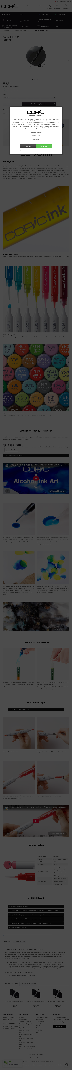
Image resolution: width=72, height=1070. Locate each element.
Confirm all (44, 146)
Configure (28, 146)
